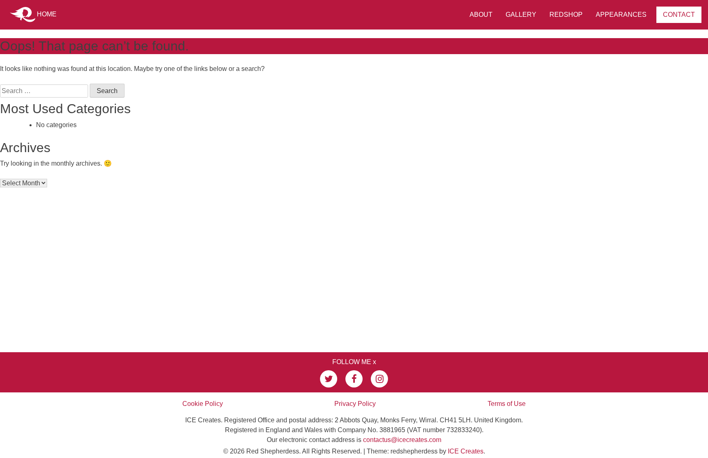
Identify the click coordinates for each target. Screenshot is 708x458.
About (481, 14)
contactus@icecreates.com (402, 439)
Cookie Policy (202, 403)
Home (46, 14)
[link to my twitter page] (328, 378)
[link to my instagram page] (379, 378)
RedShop (566, 14)
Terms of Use (507, 403)
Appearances (621, 14)
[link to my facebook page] (354, 378)
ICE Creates (465, 451)
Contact (679, 14)
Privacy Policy (355, 403)
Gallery (521, 14)
